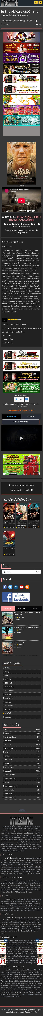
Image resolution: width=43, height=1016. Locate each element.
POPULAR (21, 608)
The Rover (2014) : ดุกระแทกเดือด (20, 490)
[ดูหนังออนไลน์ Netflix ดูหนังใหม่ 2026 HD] (9, 4)
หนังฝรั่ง (8, 702)
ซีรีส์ (6, 675)
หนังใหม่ (8, 713)
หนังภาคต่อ (9, 706)
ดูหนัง (12, 404)
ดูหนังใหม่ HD (9, 687)
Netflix (7, 668)
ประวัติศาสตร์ (9, 767)
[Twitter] (10, 587)
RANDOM (8, 608)
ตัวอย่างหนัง (9, 691)
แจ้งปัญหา (31, 417)
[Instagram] (16, 587)
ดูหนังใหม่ (8, 858)
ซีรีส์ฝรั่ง (8, 679)
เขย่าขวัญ (8, 794)
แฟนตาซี (8, 763)
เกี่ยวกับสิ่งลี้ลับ (10, 779)
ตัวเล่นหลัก (11, 417)
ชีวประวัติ (8, 741)
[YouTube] (22, 587)
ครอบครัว (8, 760)
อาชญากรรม (9, 748)
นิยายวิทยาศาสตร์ (11, 786)
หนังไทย (8, 717)
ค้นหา (37, 572)
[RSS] (27, 587)
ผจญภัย (8, 733)
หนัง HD (5, 25)
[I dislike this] (27, 399)
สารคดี (7, 756)
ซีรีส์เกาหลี (8, 683)
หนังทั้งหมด (26, 224)
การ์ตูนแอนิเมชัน (10, 737)
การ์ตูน (7, 672)
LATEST (35, 608)
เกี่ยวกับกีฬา (9, 790)
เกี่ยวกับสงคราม (25, 226)
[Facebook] (5, 587)
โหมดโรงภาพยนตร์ (20, 422)
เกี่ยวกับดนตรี (10, 775)
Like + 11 (20, 400)
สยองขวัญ (8, 771)
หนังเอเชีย (8, 709)
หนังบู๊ (34, 224)
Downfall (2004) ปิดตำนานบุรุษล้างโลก (22, 485)
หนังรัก (7, 782)
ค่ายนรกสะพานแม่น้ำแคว (27, 230)
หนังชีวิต (16, 224)
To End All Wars (12, 230)
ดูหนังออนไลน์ (24, 233)
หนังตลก (8, 744)
